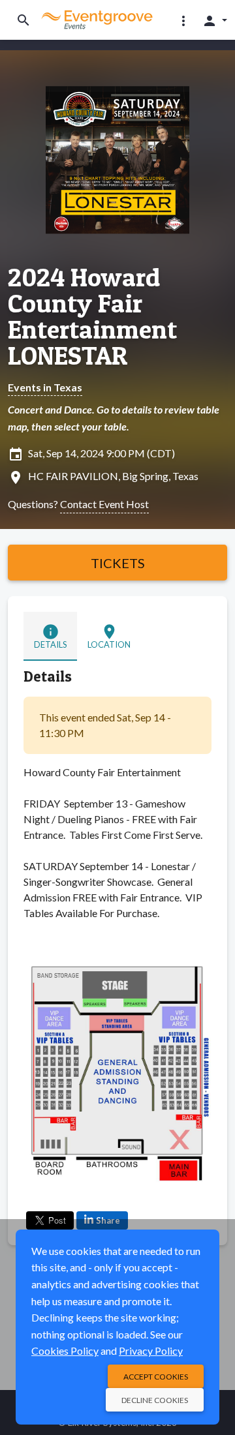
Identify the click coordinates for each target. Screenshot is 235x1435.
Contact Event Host (104, 504)
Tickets (118, 563)
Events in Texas (45, 387)
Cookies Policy (65, 1350)
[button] (183, 20)
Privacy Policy (151, 1350)
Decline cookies (154, 1400)
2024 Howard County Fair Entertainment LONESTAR (92, 316)
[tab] (50, 636)
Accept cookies (155, 1377)
